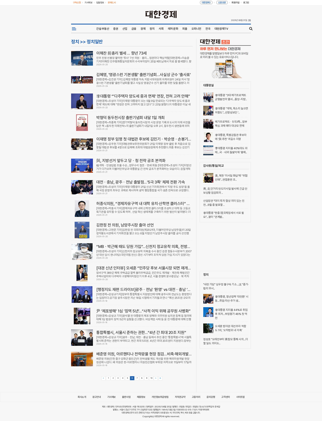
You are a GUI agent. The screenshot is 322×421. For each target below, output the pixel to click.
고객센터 (225, 397)
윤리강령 (211, 397)
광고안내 (96, 397)
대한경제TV (221, 28)
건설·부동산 (102, 28)
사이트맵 (240, 397)
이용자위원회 (203, 409)
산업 (124, 28)
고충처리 (196, 397)
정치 (152, 28)
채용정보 (141, 397)
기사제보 (111, 397)
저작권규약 (180, 397)
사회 (161, 28)
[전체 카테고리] (74, 29)
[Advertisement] (225, 247)
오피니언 (196, 28)
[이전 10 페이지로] (103, 378)
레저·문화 (173, 28)
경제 (143, 28)
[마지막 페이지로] (160, 378)
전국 (207, 28)
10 (151, 378)
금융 (133, 28)
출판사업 (126, 397)
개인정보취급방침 (160, 397)
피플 (184, 28)
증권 (115, 28)
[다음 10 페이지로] (156, 378)
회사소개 (82, 397)
